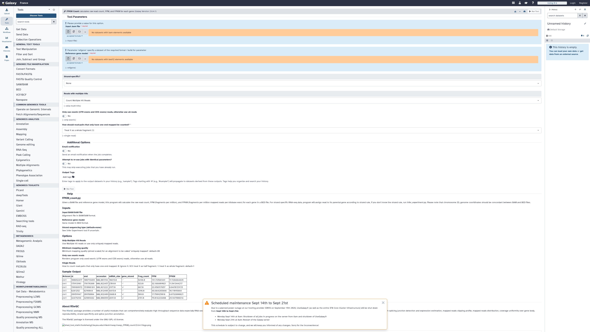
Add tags (67, 177)
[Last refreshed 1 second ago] (587, 36)
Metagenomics (24, 236)
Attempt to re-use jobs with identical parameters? (87, 159)
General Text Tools (28, 44)
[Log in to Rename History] (585, 24)
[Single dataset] (68, 31)
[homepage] (9, 3)
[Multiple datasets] (74, 31)
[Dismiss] (383, 303)
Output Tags (68, 172)
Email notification (71, 146)
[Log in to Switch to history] (580, 9)
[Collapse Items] (551, 41)
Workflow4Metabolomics (31, 286)
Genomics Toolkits (27, 185)
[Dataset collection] (80, 31)
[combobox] (302, 83)
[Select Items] (547, 41)
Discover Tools (36, 15)
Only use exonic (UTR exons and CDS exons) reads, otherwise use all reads (99, 112)
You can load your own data (563, 51)
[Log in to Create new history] (575, 9)
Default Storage (557, 29)
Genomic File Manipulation (32, 64)
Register (583, 3)
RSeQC (70, 310)
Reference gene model (76, 53)
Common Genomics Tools (31, 104)
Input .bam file (72, 26)
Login (573, 3)
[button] (564, 24)
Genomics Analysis (27, 119)
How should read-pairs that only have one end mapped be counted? (96, 124)
